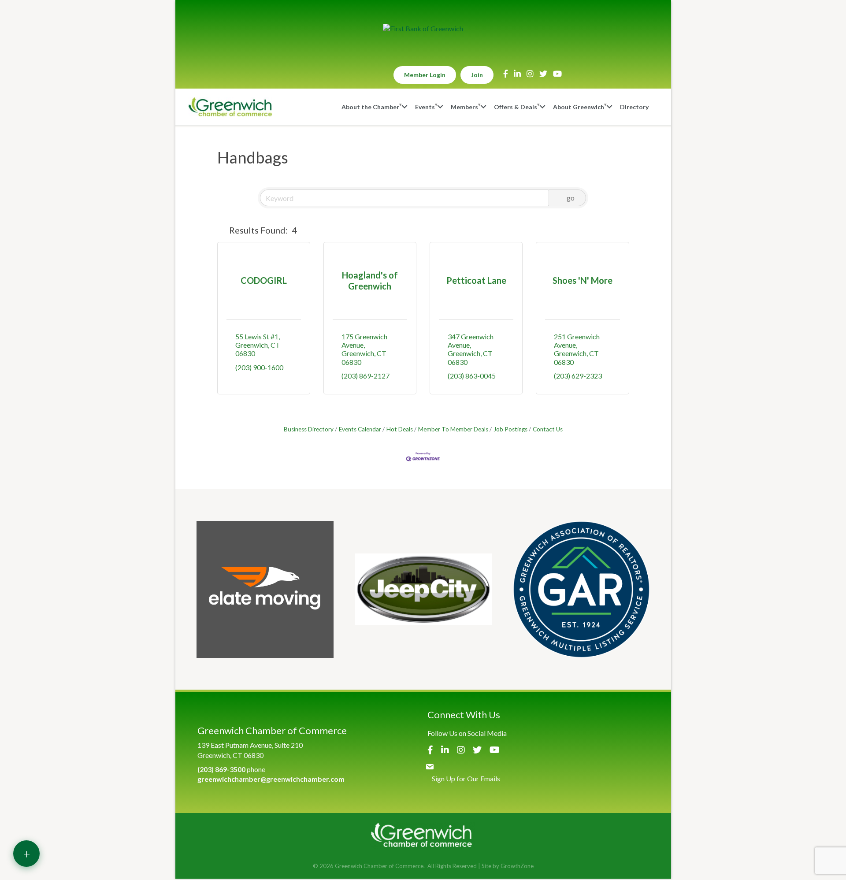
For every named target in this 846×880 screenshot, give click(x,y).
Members (464, 107)
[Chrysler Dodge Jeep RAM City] (423, 589)
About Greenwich (578, 107)
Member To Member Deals (453, 429)
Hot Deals (399, 429)
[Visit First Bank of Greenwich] (423, 28)
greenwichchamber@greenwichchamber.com (271, 779)
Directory (634, 107)
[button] (221, 230)
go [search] (571, 197)
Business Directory (309, 429)
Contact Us (548, 429)
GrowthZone (517, 865)
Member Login (424, 74)
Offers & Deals (515, 107)
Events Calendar (360, 429)
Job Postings (510, 429)
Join (477, 74)
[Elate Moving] (265, 589)
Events (425, 107)
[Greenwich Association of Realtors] (581, 589)
